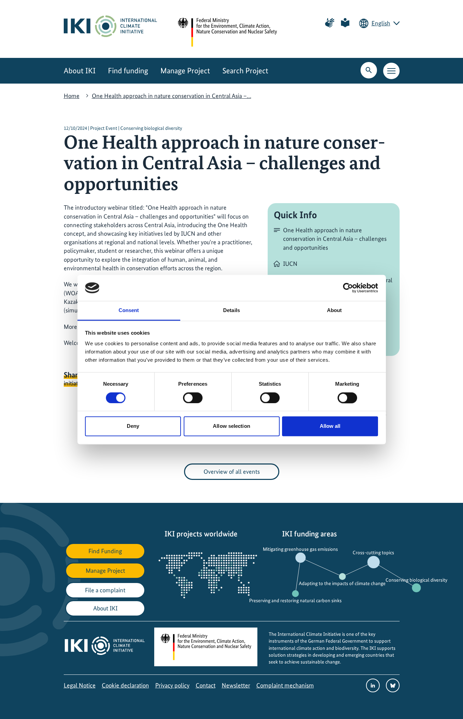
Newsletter (236, 685)
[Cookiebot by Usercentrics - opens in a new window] (348, 288)
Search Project (245, 70)
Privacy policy (172, 685)
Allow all (330, 426)
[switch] (193, 397)
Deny (133, 426)
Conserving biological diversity (416, 580)
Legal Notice (80, 685)
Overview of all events (232, 471)
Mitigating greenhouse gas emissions (300, 549)
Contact (206, 685)
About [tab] (334, 310)
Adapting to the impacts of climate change (342, 583)
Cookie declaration (125, 685)
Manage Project (185, 70)
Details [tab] (231, 310)
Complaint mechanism (285, 685)
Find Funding (105, 551)
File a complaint (105, 590)
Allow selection (231, 426)
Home (72, 95)
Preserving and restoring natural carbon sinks (295, 600)
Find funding (128, 70)
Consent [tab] (129, 310)
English (380, 23)
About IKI (80, 70)
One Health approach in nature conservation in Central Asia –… (171, 95)
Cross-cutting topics (373, 552)
